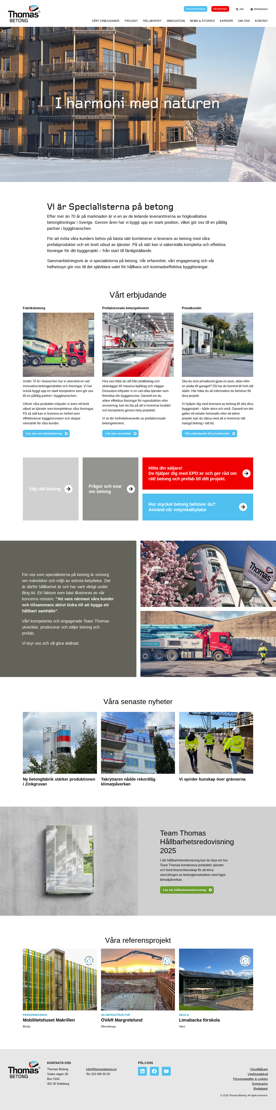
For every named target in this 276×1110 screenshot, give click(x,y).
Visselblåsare (259, 1069)
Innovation (176, 21)
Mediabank (260, 1088)
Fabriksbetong (34, 308)
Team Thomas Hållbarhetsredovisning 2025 (197, 842)
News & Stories (202, 21)
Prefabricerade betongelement (125, 308)
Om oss (244, 21)
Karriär (226, 21)
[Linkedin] (142, 1071)
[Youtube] (166, 1071)
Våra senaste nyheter (138, 701)
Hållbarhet (152, 21)
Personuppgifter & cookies (250, 1079)
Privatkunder (192, 308)
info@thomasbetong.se (101, 1069)
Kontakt (261, 21)
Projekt (131, 21)
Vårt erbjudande (106, 21)
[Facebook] (154, 1071)
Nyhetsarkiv (260, 1083)
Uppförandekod (258, 1074)
